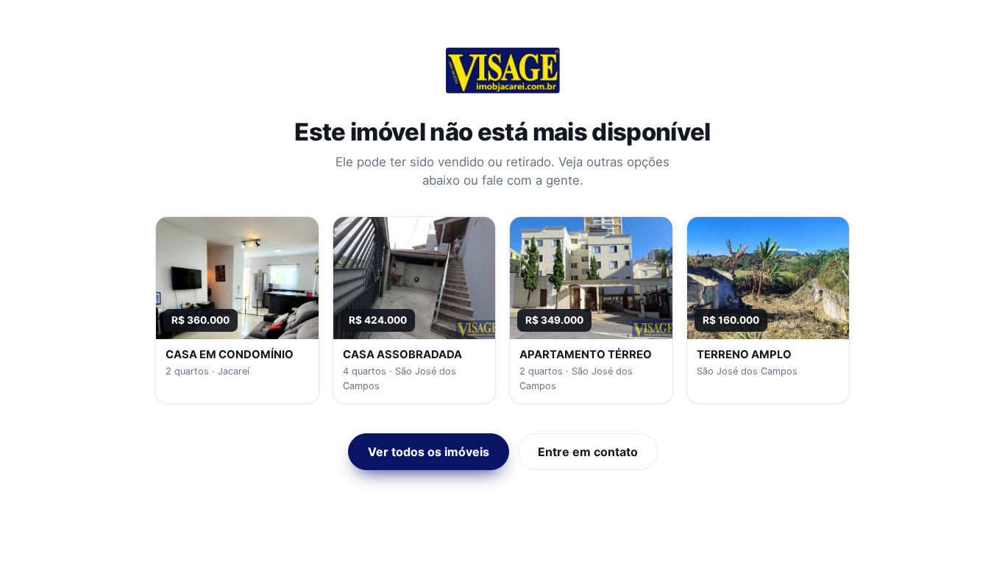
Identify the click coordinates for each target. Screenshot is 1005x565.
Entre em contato (588, 451)
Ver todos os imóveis (428, 451)
